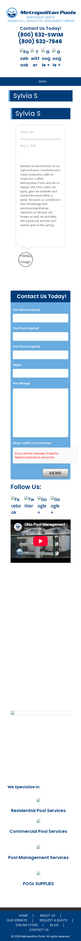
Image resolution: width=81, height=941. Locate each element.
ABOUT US (47, 915)
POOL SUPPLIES (38, 884)
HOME (23, 915)
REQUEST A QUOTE (53, 920)
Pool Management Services (38, 857)
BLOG (54, 925)
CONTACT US (39, 930)
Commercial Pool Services (38, 831)
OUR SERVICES (17, 920)
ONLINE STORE (27, 925)
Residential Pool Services (38, 810)
